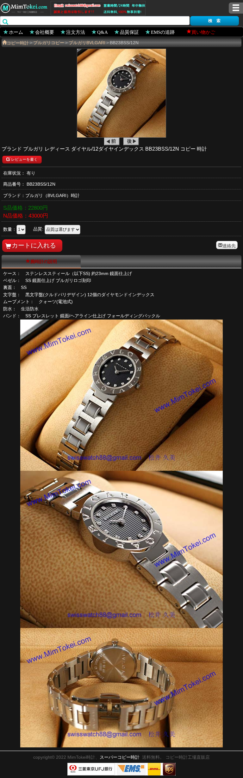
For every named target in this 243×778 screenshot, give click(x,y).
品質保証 (129, 31)
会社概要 (44, 31)
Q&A (102, 31)
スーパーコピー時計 (120, 757)
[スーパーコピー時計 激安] (23, 7)
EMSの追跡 (163, 31)
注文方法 (75, 31)
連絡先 (229, 245)
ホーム (16, 31)
